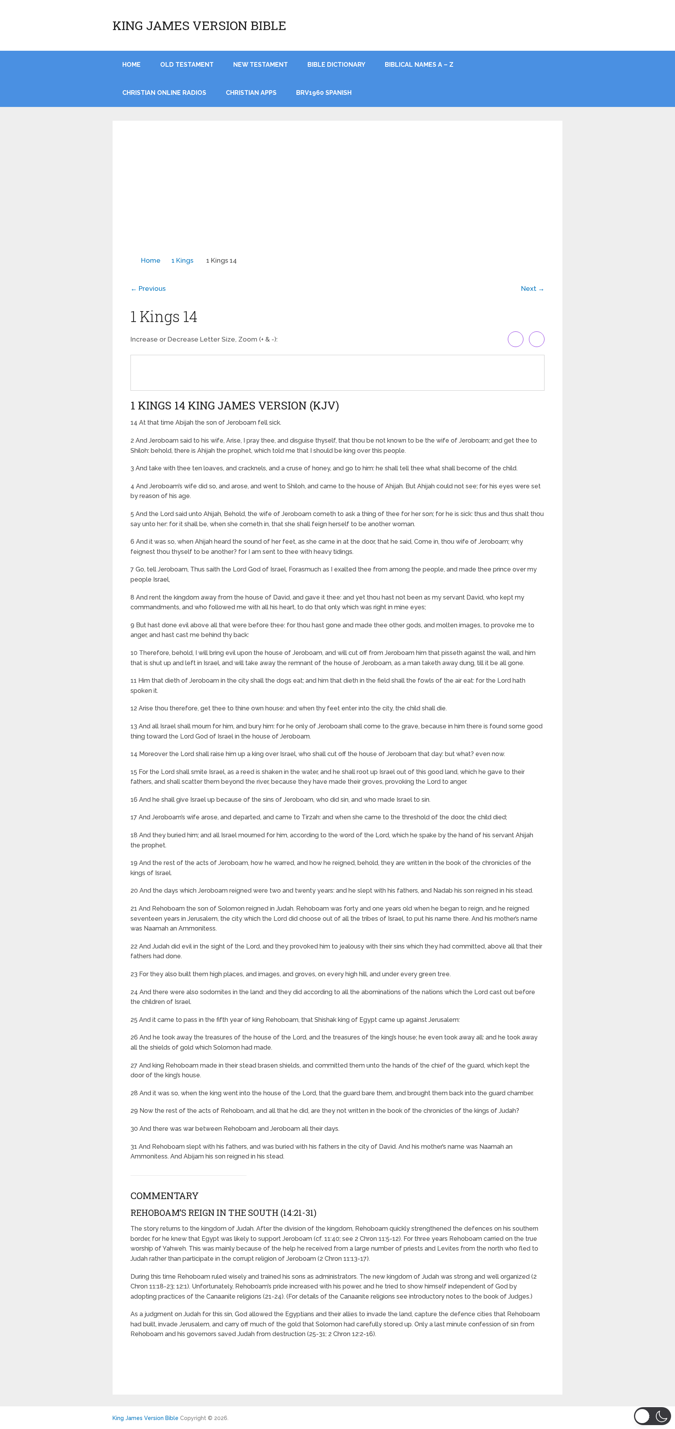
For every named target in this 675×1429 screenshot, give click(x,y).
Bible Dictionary (336, 64)
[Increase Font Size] (515, 339)
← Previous (148, 288)
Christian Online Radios (164, 92)
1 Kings (182, 260)
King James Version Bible (199, 25)
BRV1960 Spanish (324, 92)
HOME (131, 64)
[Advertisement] (337, 197)
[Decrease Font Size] (537, 339)
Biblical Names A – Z (419, 64)
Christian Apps (251, 92)
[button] (652, 1416)
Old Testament (187, 64)
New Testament (260, 64)
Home (151, 260)
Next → (533, 288)
